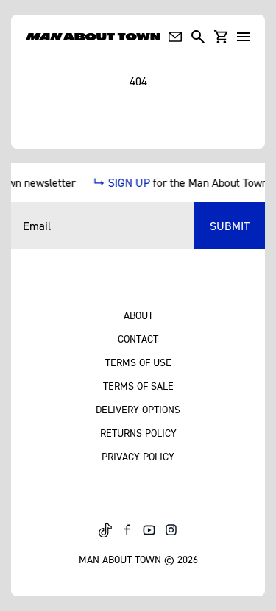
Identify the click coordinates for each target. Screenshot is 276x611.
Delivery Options (138, 409)
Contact (138, 338)
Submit (230, 225)
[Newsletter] (175, 36)
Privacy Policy (138, 456)
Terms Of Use (138, 362)
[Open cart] (220, 36)
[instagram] (171, 530)
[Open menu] (243, 37)
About (138, 315)
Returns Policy (138, 432)
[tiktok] (105, 530)
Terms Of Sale (138, 385)
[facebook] (127, 530)
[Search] (198, 36)
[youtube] (149, 530)
